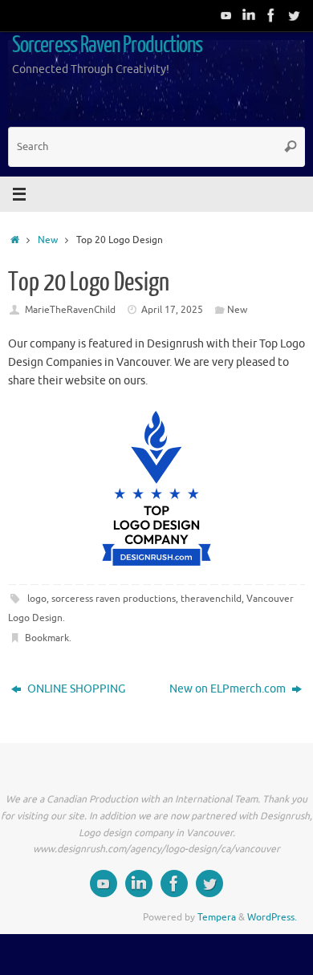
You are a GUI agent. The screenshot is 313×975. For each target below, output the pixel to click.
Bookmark (47, 638)
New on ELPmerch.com (228, 689)
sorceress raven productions (113, 598)
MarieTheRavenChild (70, 309)
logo (37, 598)
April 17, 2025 (172, 309)
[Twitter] (294, 15)
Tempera (216, 917)
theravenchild (211, 598)
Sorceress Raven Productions (107, 45)
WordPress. (272, 917)
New (48, 240)
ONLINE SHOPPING (75, 689)
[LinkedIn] (249, 15)
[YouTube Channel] (226, 15)
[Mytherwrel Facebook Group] (271, 15)
